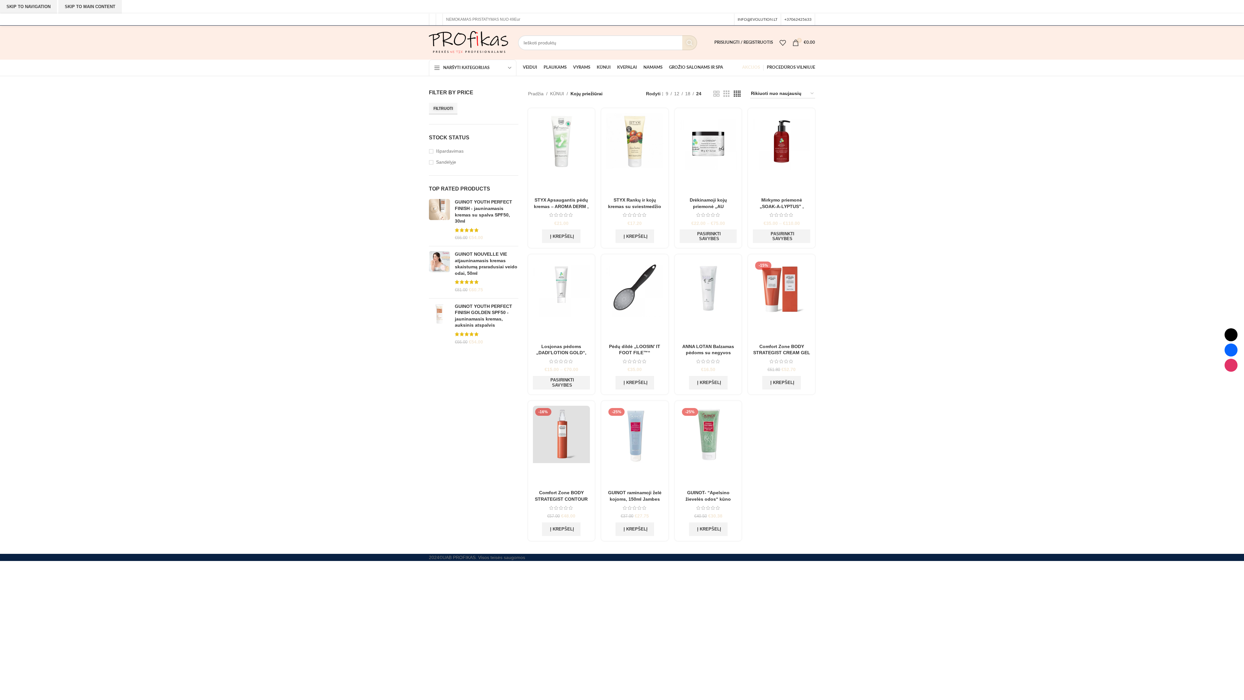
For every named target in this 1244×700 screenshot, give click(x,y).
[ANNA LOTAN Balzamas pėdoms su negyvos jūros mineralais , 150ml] (708, 299)
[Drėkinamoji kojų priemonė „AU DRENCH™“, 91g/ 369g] (708, 153)
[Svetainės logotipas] (468, 42)
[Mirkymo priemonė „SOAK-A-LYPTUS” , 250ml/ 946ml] (781, 153)
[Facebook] (1231, 350)
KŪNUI (557, 93)
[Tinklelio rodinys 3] (726, 94)
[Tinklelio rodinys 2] (716, 94)
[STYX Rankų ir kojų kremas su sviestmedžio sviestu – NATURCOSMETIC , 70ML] (634, 153)
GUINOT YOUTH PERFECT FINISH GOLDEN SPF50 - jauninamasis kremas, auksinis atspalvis (483, 316)
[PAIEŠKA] (689, 42)
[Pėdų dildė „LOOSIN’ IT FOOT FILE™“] (634, 299)
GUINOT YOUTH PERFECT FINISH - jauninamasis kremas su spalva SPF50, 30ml (483, 211)
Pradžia (536, 93)
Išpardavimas (450, 151)
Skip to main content (90, 6)
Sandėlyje (446, 162)
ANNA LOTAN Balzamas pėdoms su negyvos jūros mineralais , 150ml (708, 353)
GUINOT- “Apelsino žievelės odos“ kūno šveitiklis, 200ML (708, 499)
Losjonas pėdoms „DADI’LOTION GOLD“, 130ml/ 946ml (561, 353)
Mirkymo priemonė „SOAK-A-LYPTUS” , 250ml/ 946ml (782, 206)
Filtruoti (443, 108)
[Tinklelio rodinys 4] (737, 94)
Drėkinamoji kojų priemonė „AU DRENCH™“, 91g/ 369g (708, 206)
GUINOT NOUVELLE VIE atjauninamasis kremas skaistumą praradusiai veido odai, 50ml (486, 263)
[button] (561, 236)
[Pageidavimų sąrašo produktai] (782, 42)
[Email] (1231, 334)
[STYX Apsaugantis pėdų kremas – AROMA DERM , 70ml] (561, 153)
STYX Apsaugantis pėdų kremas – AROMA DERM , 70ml (561, 206)
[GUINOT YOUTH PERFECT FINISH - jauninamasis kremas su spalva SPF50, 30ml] (439, 220)
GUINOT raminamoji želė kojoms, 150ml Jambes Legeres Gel (635, 499)
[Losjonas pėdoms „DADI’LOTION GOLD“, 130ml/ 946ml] (561, 299)
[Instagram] (1231, 365)
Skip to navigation (28, 6)
